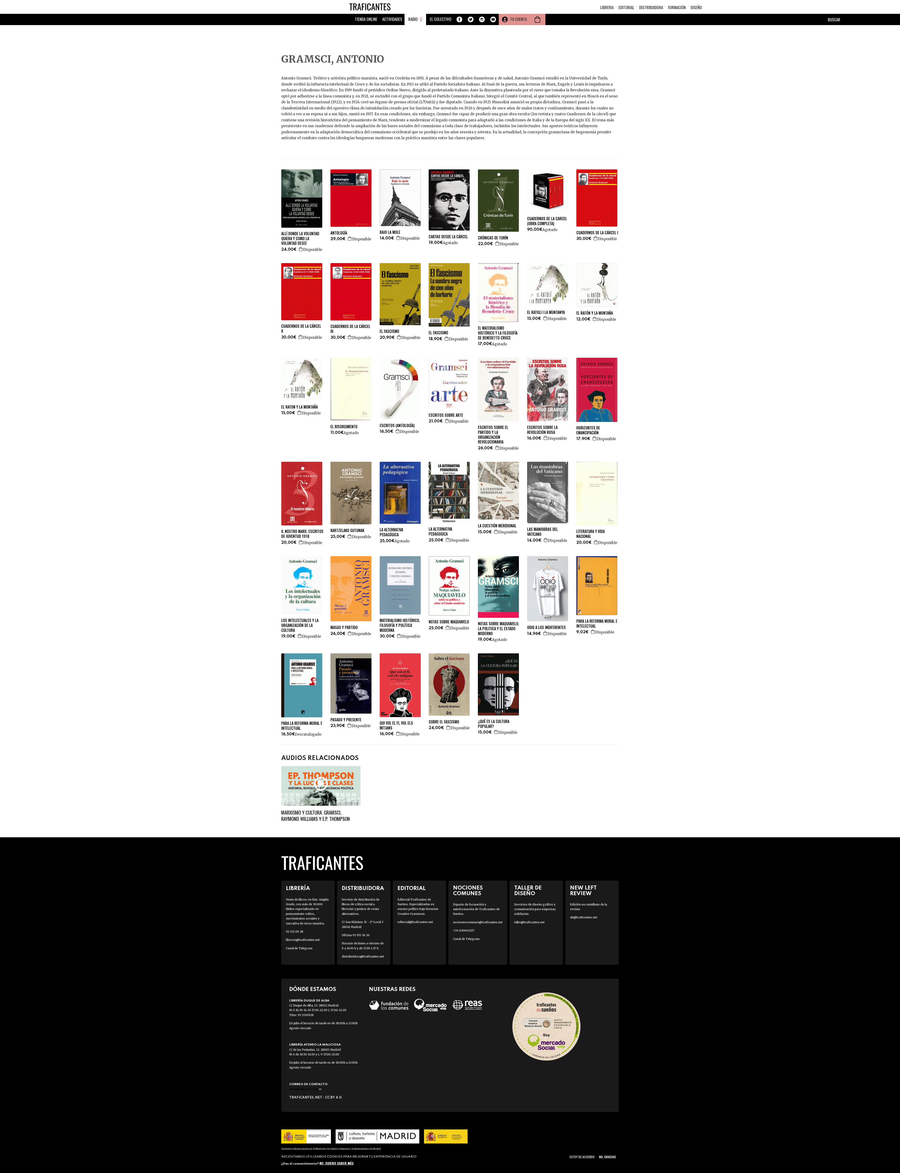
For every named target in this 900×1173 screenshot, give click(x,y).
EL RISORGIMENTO (343, 426)
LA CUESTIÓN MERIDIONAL (497, 525)
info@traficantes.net (305, 1089)
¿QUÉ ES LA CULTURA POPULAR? (493, 724)
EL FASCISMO (389, 331)
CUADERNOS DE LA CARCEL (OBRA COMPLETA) (547, 221)
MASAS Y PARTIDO (344, 627)
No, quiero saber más (336, 1163)
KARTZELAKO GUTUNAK (347, 530)
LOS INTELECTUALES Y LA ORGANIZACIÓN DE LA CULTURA (300, 625)
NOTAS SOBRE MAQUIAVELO (449, 621)
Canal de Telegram (299, 948)
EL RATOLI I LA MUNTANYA (546, 312)
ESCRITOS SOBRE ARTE (446, 415)
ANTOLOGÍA (338, 233)
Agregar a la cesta (301, 249)
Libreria (607, 7)
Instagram (482, 19)
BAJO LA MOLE (390, 232)
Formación (677, 7)
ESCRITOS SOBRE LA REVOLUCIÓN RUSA (542, 430)
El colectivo (440, 19)
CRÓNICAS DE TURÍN (493, 237)
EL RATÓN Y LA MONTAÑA (594, 313)
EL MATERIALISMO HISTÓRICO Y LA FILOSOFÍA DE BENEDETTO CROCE (498, 333)
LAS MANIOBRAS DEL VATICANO (542, 532)
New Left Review (583, 890)
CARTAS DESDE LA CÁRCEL (448, 236)
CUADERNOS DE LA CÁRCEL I (597, 232)
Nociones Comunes (468, 890)
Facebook (459, 19)
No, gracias (607, 1156)
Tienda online (366, 19)
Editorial (626, 7)
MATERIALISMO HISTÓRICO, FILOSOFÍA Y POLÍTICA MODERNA (400, 625)
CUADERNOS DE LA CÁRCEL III (350, 329)
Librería (298, 888)
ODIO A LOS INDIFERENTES (546, 627)
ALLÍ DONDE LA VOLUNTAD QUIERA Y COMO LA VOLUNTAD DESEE (300, 238)
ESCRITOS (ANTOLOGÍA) (397, 425)
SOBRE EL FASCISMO (444, 721)
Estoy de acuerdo (582, 1156)
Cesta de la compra (537, 19)
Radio (413, 19)
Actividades (392, 19)
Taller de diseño (528, 890)
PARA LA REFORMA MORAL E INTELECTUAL (596, 624)
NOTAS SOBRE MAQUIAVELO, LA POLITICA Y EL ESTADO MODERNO (498, 628)
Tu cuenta (518, 19)
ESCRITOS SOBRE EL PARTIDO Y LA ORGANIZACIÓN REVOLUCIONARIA (493, 434)
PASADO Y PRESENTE (345, 719)
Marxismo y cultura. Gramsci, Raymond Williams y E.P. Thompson (315, 815)
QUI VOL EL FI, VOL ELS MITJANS (396, 725)
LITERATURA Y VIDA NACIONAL (590, 534)
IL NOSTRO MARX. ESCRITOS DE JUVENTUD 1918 (302, 534)
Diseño (696, 7)
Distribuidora (651, 7)
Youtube (493, 19)
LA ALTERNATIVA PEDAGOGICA (440, 531)
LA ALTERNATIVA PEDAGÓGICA (391, 532)
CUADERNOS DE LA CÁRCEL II (301, 329)
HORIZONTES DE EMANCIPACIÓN (588, 430)
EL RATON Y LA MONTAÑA (299, 407)
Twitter (470, 19)
